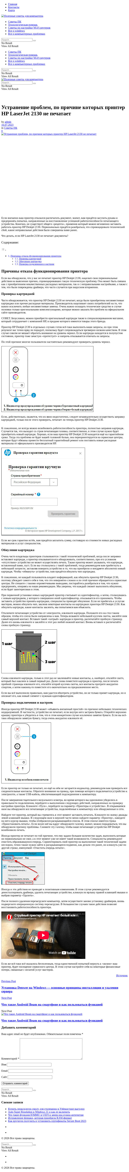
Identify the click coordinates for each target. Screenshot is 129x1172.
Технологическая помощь (22, 24)
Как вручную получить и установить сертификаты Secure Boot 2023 (47, 1121)
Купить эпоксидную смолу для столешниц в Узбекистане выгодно (46, 1108)
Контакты (13, 7)
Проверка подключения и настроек (36, 264)
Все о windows (16, 30)
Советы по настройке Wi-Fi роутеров (29, 27)
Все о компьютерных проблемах (26, 33)
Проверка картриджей (30, 258)
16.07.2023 (7, 124)
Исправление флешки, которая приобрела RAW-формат (40, 1118)
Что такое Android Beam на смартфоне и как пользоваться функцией (52, 1020)
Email (4, 1070)
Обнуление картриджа (30, 261)
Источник (122, 975)
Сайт (4, 1077)
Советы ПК (14, 21)
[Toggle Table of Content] (3, 250)
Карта (11, 10)
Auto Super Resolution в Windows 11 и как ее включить (39, 1111)
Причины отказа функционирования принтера (36, 255)
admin (8, 121)
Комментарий (10, 1058)
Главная (12, 4)
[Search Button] (34, 40)
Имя (3, 1064)
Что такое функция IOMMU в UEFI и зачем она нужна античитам (45, 1114)
